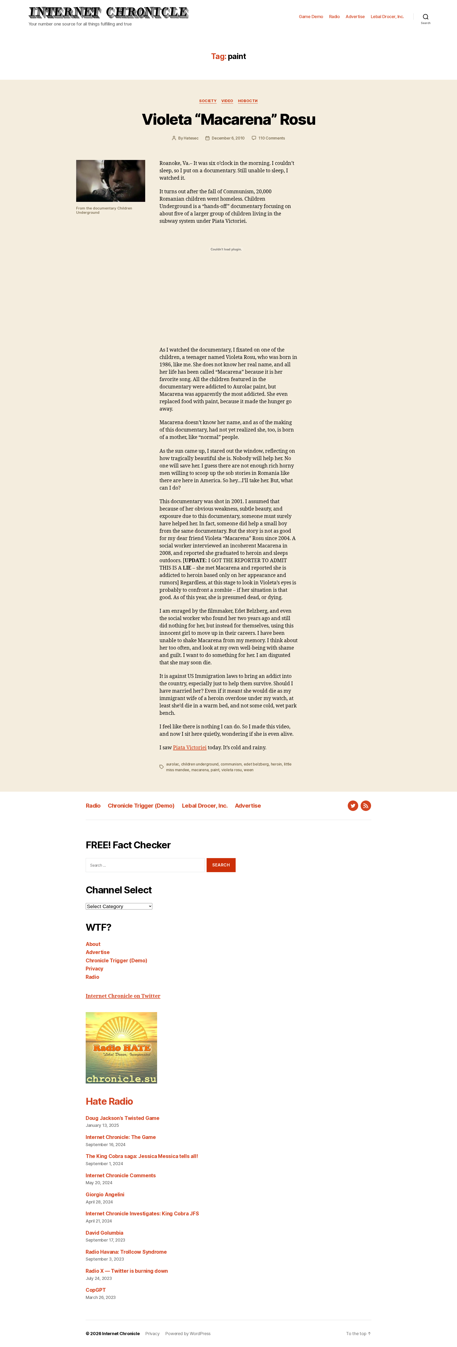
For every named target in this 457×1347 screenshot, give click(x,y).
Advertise (355, 16)
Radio (334, 16)
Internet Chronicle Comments (121, 1175)
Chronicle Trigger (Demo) (141, 805)
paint (215, 769)
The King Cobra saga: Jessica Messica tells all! (142, 1156)
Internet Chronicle (120, 1333)
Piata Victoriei (190, 748)
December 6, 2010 (228, 138)
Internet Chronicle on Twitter (123, 996)
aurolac (172, 764)
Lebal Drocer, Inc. (387, 16)
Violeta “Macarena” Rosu (228, 119)
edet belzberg (256, 764)
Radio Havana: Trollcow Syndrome (126, 1252)
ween (248, 769)
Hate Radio (109, 1101)
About (93, 944)
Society (208, 101)
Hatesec (191, 138)
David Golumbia (104, 1233)
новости (248, 101)
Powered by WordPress (188, 1333)
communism (231, 764)
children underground (200, 764)
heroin (276, 764)
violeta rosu (231, 769)
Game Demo (311, 16)
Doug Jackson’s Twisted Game (122, 1118)
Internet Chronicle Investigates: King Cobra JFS (142, 1214)
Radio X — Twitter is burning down (127, 1271)
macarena (200, 769)
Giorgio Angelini (105, 1195)
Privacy (94, 969)
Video (227, 101)
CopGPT (96, 1290)
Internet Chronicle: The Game (121, 1137)
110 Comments (271, 138)
